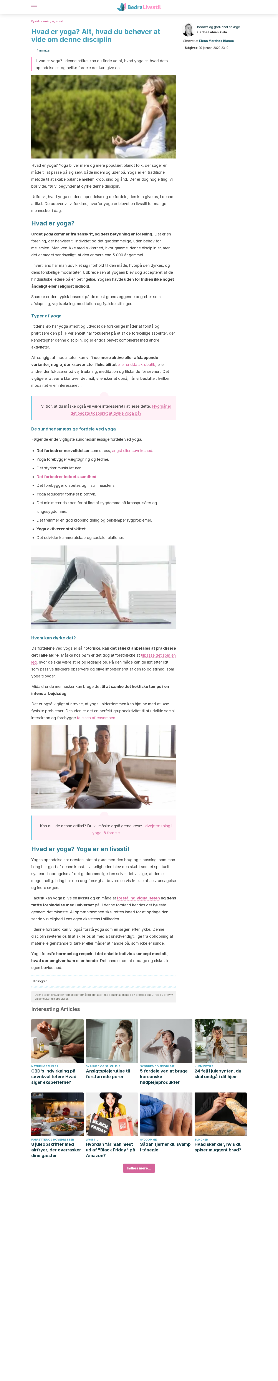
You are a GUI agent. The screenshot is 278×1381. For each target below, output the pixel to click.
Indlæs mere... (139, 1168)
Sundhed (201, 1139)
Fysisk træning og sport (47, 21)
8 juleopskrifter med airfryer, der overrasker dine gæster (56, 1150)
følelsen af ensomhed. (96, 718)
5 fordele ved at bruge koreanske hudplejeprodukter (164, 1076)
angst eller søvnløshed (132, 450)
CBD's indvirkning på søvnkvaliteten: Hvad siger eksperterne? (53, 1076)
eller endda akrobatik (136, 364)
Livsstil (92, 1139)
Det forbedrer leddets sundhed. (67, 476)
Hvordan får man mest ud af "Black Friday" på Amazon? (110, 1150)
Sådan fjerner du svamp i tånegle (165, 1147)
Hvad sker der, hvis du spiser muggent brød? (218, 1147)
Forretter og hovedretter (52, 1139)
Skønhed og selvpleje (103, 1066)
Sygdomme (148, 1139)
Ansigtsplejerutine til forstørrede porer (108, 1073)
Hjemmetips (204, 1066)
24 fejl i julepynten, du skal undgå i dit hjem (218, 1073)
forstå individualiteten (138, 898)
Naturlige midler (44, 1066)
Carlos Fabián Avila (212, 32)
